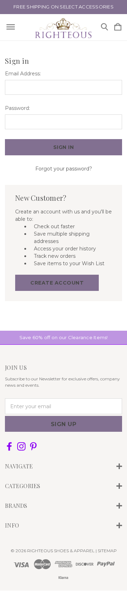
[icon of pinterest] (33, 446)
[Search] (104, 27)
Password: (17, 108)
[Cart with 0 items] (118, 27)
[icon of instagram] (21, 446)
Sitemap (107, 550)
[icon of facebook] (9, 446)
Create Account (57, 283)
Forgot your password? (63, 169)
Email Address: (23, 73)
